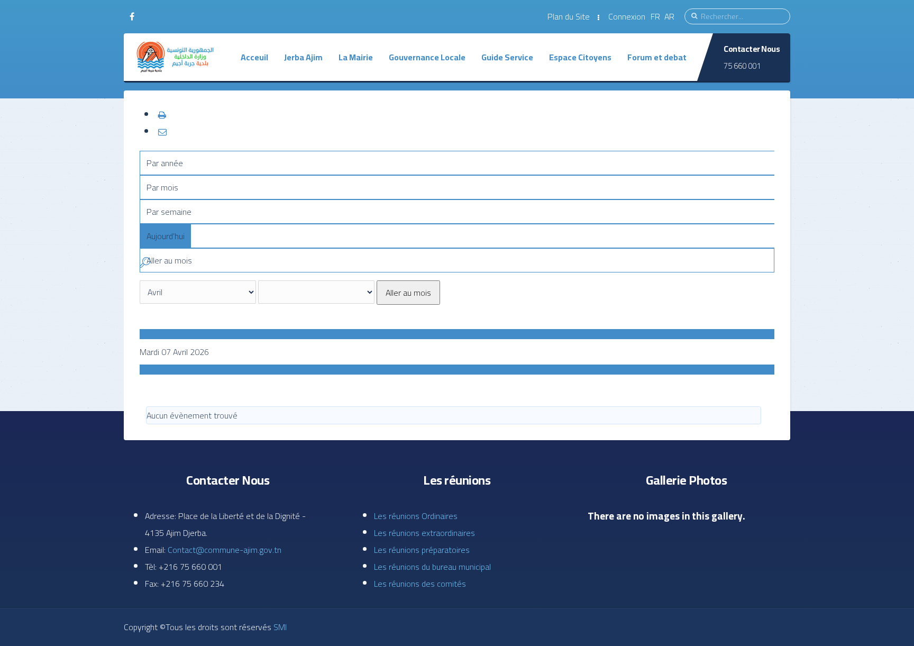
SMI (279, 627)
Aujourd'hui (166, 236)
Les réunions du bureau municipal (432, 567)
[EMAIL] (162, 132)
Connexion (626, 16)
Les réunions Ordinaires (416, 516)
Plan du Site (568, 16)
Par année (165, 163)
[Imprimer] (162, 115)
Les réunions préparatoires (422, 550)
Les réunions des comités (420, 584)
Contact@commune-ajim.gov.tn (224, 550)
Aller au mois (408, 293)
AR (669, 16)
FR (656, 16)
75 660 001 (742, 66)
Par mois (162, 187)
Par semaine (169, 212)
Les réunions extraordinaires (424, 533)
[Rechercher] (145, 264)
